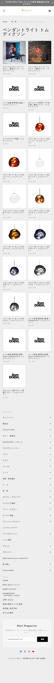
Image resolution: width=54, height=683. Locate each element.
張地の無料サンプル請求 (12, 604)
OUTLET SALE (9, 430)
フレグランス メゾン (11, 448)
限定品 (5, 424)
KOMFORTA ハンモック (13, 442)
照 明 (14, 21)
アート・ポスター (16, 509)
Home (5, 21)
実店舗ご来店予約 (10, 608)
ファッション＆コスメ (12, 521)
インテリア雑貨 (15, 503)
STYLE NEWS (8, 570)
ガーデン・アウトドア (12, 497)
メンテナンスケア (10, 528)
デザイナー (7, 552)
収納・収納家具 (16, 479)
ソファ (10, 454)
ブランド (6, 546)
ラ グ (5, 485)
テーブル (6, 466)
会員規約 (42, 658)
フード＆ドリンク (10, 534)
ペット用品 (7, 540)
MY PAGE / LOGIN (12, 595)
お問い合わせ (8, 600)
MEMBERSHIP (9, 593)
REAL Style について (11, 585)
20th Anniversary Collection (15, 558)
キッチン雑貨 (15, 515)
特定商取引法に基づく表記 (31, 658)
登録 (42, 639)
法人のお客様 (8, 613)
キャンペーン (8, 417)
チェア (6, 460)
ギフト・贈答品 (9, 436)
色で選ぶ (6, 564)
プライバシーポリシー (15, 658)
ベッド (5, 473)
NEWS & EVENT (9, 589)
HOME (5, 580)
